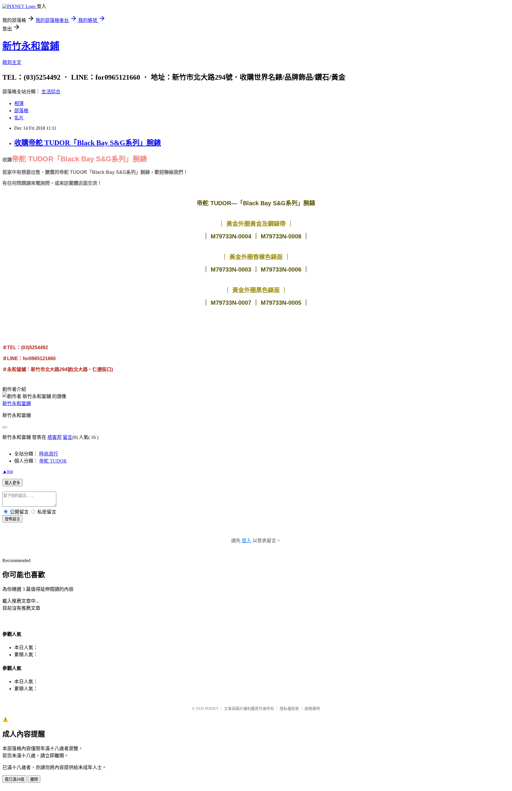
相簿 (19, 103)
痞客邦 (54, 437)
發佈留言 (12, 519)
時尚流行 (48, 453)
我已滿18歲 (14, 779)
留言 (67, 437)
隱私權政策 (289, 708)
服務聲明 (312, 708)
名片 (19, 117)
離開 (34, 779)
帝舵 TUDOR (53, 460)
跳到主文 (11, 62)
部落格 (21, 110)
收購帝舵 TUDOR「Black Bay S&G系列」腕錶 (87, 143)
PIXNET (211, 708)
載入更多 (12, 483)
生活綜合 (50, 91)
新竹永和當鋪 (30, 46)
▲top (7, 471)
